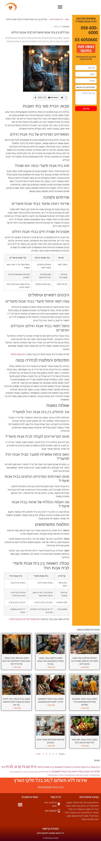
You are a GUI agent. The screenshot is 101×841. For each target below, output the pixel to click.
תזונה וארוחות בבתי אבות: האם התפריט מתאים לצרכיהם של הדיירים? (16, 660)
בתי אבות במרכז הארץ (82, 771)
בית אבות (95, 767)
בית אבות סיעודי (56, 19)
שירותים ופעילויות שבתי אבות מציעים (50, 741)
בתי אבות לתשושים (61, 771)
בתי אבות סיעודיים (45, 772)
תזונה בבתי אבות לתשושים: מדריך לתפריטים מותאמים (50, 700)
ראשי (67, 19)
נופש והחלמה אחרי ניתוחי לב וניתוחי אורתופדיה (61, 775)
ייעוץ (21, 772)
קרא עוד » (84, 667)
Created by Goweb (50, 838)
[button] (60, 7)
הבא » (38, 754)
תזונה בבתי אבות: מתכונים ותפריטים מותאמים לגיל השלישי (84, 701)
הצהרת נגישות (50, 828)
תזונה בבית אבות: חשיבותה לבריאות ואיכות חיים (84, 741)
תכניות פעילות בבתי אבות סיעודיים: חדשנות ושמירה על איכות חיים (84, 660)
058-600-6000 (89, 30)
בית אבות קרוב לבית (21, 766)
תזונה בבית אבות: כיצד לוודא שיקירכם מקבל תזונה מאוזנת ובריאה (16, 701)
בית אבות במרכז (82, 767)
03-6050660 (86, 39)
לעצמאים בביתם (15, 772)
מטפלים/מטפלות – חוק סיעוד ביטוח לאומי (88, 775)
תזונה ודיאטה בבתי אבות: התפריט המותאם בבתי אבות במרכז (50, 660)
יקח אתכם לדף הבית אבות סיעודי (24, 619)
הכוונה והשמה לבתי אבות (30, 772)
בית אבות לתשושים (63, 767)
